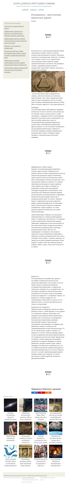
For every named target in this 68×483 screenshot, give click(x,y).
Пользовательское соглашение (33, 475)
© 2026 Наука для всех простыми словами (12, 475)
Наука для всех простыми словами (34, 3)
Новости (33, 9)
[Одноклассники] (48, 393)
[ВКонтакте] (34, 393)
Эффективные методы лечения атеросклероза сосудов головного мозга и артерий (15, 41)
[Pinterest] (41, 393)
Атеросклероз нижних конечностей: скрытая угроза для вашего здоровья (16, 70)
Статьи (41, 9)
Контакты (24, 475)
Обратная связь (43, 475)
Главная (25, 9)
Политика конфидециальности (28, 477)
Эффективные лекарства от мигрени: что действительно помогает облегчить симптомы (14, 34)
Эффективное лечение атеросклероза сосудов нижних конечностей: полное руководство (15, 63)
